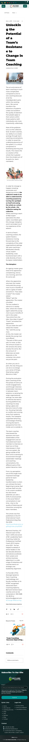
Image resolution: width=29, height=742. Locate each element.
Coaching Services (8, 709)
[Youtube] (7, 2)
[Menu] (3, 6)
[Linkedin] (15, 2)
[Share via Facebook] (6, 609)
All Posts (6, 12)
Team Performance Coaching (14, 604)
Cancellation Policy (21, 709)
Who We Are (6, 708)
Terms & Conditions (21, 707)
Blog (4, 717)
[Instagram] (11, 2)
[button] (27, 1)
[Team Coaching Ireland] (15, 629)
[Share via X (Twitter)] (10, 609)
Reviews (5, 715)
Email (3, 684)
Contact (5, 719)
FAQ (4, 713)
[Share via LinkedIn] (14, 609)
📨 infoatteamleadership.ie (10, 728)
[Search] (25, 1)
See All (21, 620)
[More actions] (22, 21)
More (13, 12)
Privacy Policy (20, 705)
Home (5, 706)
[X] (13, 2)
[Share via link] (18, 609)
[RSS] (9, 2)
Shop (4, 711)
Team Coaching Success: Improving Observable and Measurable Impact (14, 639)
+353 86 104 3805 (9, 727)
